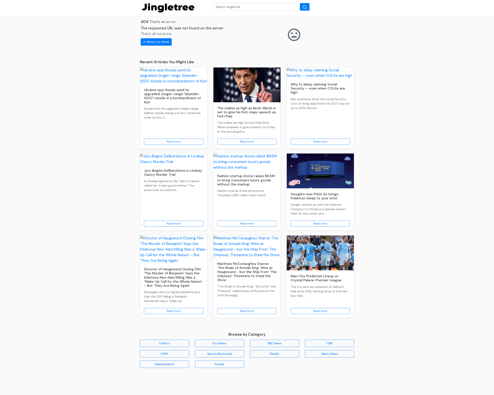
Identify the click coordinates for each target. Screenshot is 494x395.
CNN (329, 343)
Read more (174, 141)
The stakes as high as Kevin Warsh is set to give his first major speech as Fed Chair (246, 112)
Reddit (274, 354)
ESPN (164, 354)
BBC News (275, 343)
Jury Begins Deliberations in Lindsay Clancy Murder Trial (173, 172)
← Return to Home (156, 42)
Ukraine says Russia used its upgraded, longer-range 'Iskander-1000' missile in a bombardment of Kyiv (172, 96)
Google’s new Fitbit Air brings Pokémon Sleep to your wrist (314, 196)
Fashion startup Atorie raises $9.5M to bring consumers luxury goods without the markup (246, 180)
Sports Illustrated (219, 354)
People (219, 364)
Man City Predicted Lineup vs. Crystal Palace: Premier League (316, 278)
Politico (164, 343)
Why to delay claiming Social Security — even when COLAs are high (318, 88)
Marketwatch (164, 364)
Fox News (219, 343)
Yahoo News (329, 354)
